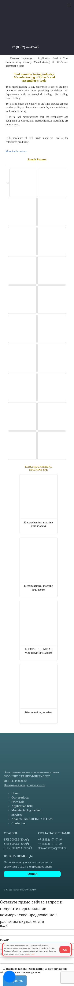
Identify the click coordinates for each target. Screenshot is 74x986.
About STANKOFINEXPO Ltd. (32, 819)
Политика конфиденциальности (24, 785)
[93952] (51, 329)
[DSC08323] (51, 446)
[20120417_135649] (22, 358)
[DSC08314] (51, 416)
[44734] (22, 212)
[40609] (53, 183)
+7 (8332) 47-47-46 (25, 47)
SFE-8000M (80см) (16, 843)
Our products (20, 797)
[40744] (22, 241)
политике (30, 954)
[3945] (51, 212)
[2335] (22, 270)
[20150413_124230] (51, 387)
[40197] (22, 300)
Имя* (3, 926)
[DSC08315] (22, 446)
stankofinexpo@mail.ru (52, 848)
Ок (65, 949)
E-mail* (4, 940)
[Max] (58, 47)
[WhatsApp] (46, 47)
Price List (17, 801)
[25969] (51, 300)
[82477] (23, 183)
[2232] (22, 329)
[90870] (51, 270)
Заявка (32, 874)
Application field (48, 58)
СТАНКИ (10, 833)
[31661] (51, 241)
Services (16, 814)
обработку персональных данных (20, 972)
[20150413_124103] (22, 387)
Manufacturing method (26, 810)
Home (15, 793)
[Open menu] (69, 5)
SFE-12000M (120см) (18, 848)
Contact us (18, 823)
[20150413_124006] (51, 358)
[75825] (8, 183)
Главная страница (20, 58)
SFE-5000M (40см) (16, 839)
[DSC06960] (22, 416)
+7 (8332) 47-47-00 (50, 843)
